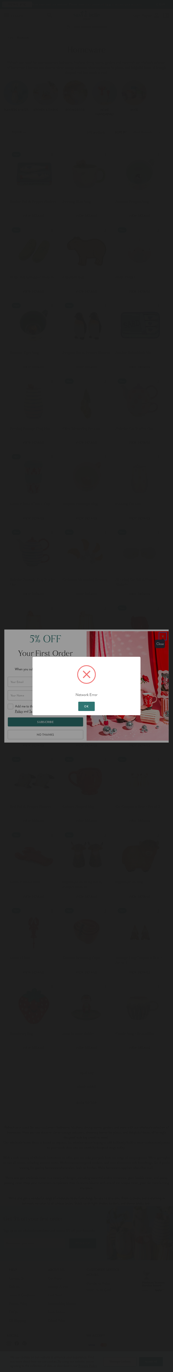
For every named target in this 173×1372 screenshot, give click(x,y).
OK (86, 706)
